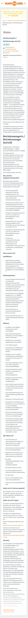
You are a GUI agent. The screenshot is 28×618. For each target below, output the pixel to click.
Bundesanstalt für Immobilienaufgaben (10, 48)
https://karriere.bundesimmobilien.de (13, 525)
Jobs (4, 20)
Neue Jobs (15, 15)
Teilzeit (5, 57)
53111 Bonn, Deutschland (11, 51)
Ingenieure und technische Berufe (16, 20)
